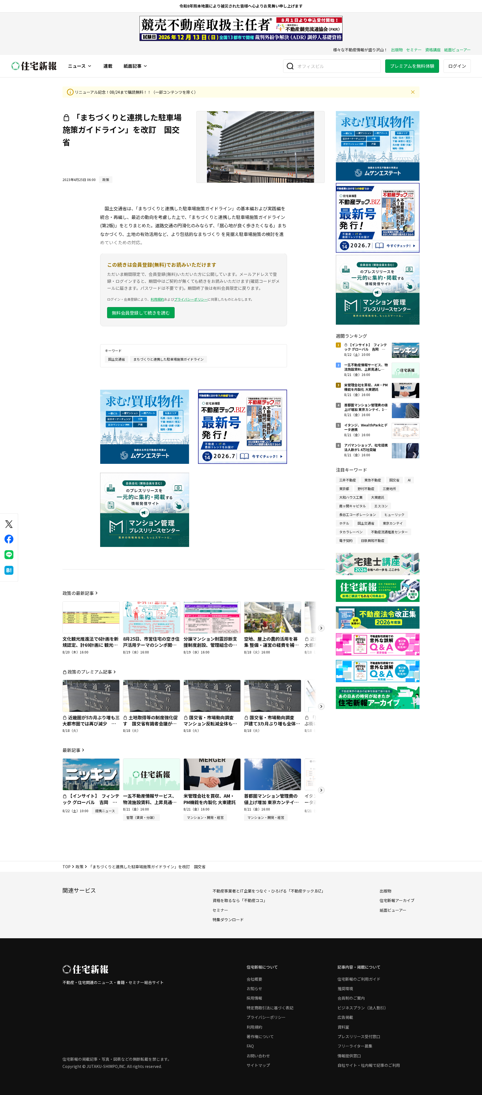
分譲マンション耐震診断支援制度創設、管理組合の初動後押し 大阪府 (210, 645)
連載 (107, 66)
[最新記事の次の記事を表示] (321, 790)
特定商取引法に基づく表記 (270, 1007)
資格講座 (433, 50)
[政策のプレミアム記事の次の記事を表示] (321, 706)
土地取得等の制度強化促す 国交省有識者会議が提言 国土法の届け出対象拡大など (150, 726)
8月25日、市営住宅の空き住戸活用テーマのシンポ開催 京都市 (151, 645)
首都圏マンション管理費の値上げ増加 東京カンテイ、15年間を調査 (271, 802)
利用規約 (157, 299)
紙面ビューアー (457, 50)
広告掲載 (345, 1017)
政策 (79, 867)
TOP (66, 867)
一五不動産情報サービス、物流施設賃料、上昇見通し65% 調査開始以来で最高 (150, 802)
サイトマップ (258, 1065)
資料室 (343, 1027)
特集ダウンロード (228, 919)
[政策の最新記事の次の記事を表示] (321, 628)
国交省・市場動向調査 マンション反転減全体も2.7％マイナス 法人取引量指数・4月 (211, 726)
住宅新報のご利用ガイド (359, 979)
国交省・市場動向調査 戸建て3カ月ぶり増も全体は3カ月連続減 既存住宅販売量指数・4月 (272, 726)
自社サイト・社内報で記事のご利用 (369, 1065)
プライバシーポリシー (191, 299)
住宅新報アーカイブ (397, 900)
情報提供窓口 (349, 1055)
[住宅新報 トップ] (34, 66)
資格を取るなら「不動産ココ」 (240, 900)
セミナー (414, 50)
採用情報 (254, 998)
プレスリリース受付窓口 (359, 1036)
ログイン (457, 65)
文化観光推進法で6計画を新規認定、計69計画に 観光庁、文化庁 (90, 645)
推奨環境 (345, 988)
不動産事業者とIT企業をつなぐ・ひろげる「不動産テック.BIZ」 (269, 891)
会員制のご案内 (351, 998)
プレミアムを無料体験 (412, 65)
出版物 (397, 50)
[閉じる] (413, 92)
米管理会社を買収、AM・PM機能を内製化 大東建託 (210, 798)
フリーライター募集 (355, 1046)
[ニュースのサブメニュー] (89, 66)
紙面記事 (132, 66)
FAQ (250, 1046)
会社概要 (254, 979)
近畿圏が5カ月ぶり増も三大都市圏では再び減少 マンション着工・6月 (91, 723)
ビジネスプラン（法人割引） (363, 1007)
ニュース (77, 66)
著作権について (260, 1036)
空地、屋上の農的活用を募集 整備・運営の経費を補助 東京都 (271, 645)
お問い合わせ (258, 1055)
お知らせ (254, 988)
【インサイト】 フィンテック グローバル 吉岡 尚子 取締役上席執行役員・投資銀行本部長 (90, 805)
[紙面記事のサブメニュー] (145, 66)
